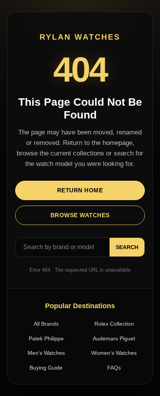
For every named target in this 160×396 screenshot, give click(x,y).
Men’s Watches (46, 353)
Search (127, 247)
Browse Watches (80, 215)
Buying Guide (46, 368)
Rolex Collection (114, 324)
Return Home (80, 190)
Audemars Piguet (114, 338)
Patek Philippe (46, 338)
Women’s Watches (114, 353)
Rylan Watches (80, 37)
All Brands (46, 324)
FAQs (114, 368)
